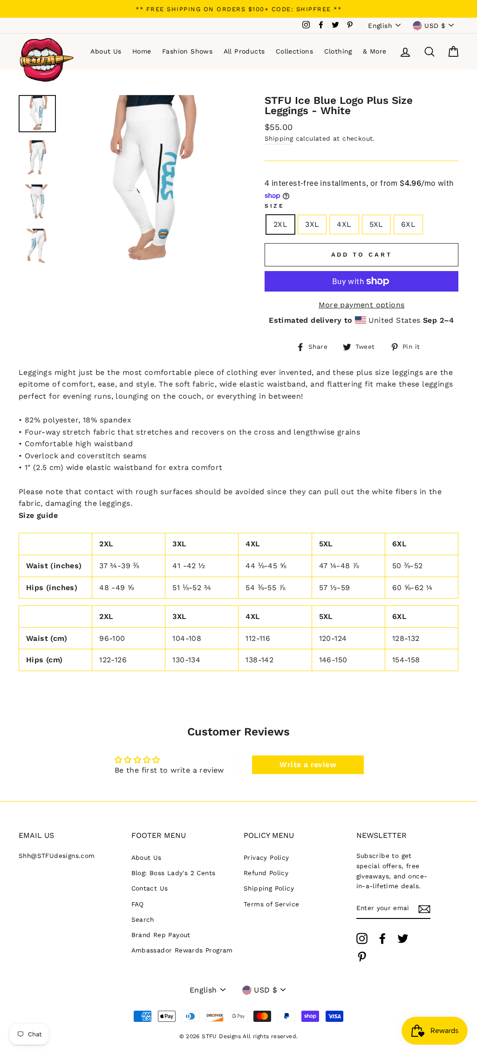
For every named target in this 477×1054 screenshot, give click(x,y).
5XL (376, 224)
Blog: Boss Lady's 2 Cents (173, 873)
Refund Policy (266, 873)
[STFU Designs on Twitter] (403, 938)
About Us (105, 51)
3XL (312, 224)
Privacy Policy (266, 857)
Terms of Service (271, 904)
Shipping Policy (269, 888)
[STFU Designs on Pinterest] (362, 956)
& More (374, 51)
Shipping (279, 138)
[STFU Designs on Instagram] (362, 938)
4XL (344, 224)
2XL (280, 224)
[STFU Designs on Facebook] (382, 938)
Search (142, 919)
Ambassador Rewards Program (182, 950)
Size (274, 206)
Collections (294, 51)
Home (141, 51)
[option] (238, 9)
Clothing (338, 51)
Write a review (307, 764)
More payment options (362, 304)
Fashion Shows (187, 51)
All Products (244, 51)
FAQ (137, 904)
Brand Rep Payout (161, 934)
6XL (408, 224)
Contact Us (149, 888)
